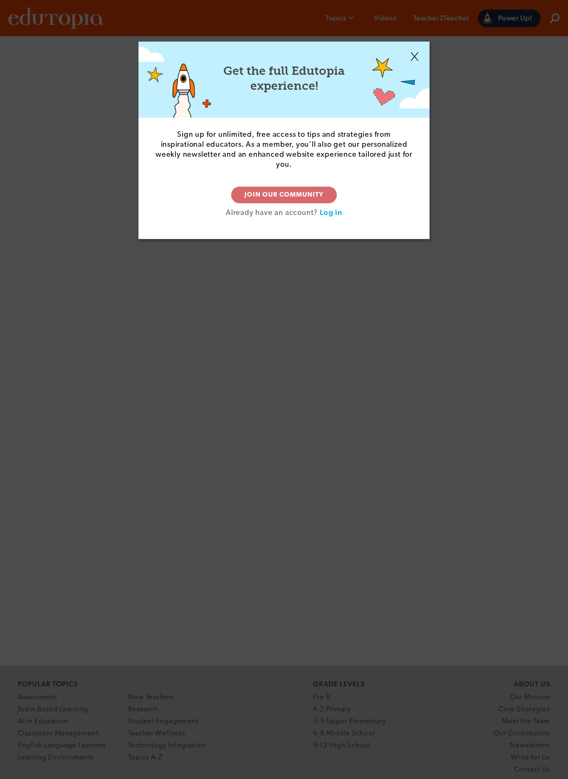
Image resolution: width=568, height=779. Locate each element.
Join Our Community (284, 195)
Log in (331, 212)
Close (414, 56)
